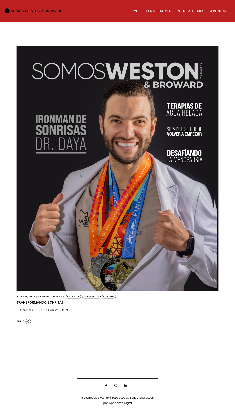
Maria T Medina (50, 297)
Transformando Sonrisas (40, 302)
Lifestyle (73, 296)
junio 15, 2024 (26, 297)
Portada (109, 296)
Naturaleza (91, 296)
